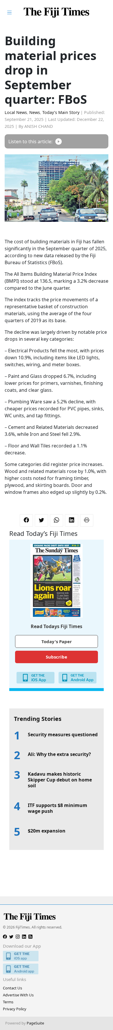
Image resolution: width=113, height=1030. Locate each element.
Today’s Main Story (60, 112)
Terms (8, 1001)
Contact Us (12, 988)
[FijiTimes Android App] (56, 969)
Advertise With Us (18, 995)
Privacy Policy (14, 1008)
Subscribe (56, 657)
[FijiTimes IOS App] (56, 956)
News (34, 112)
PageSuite (35, 1023)
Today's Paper (56, 641)
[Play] (58, 141)
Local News (16, 112)
